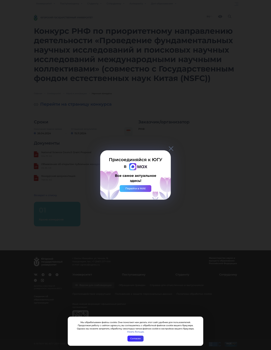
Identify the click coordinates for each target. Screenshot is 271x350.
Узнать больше (135, 331)
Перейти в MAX (135, 188)
